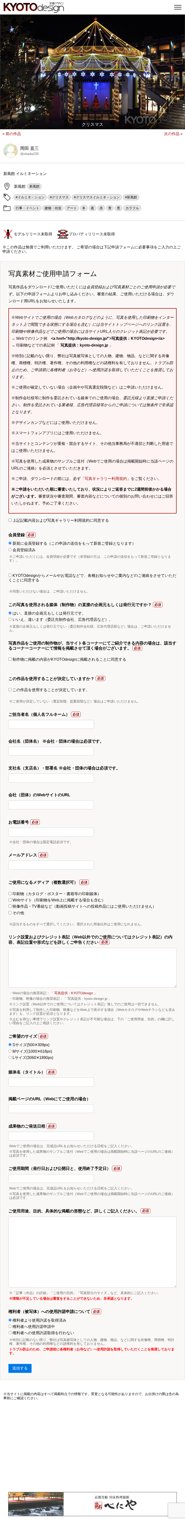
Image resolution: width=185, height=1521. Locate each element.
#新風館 (131, 197)
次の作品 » (173, 134)
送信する (20, 1368)
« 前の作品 (11, 134)
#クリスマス (59, 197)
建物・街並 (53, 208)
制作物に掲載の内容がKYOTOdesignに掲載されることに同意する (69, 659)
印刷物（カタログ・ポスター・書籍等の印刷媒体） (56, 894)
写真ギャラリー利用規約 (106, 479)
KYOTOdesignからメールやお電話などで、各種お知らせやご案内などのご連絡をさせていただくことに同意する (92, 577)
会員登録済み (24, 550)
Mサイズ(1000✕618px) (32, 1051)
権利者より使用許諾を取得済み (39, 1320)
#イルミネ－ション (30, 197)
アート (72, 208)
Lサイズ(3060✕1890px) (32, 1058)
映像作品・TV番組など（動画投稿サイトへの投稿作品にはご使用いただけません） (84, 906)
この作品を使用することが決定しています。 (51, 690)
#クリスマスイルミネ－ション (97, 197)
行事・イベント (27, 208)
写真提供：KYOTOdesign (73, 993)
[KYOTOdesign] (34, 10)
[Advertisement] (92, 1446)
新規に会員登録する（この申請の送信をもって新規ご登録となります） (74, 543)
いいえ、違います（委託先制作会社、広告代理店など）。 (62, 619)
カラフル (132, 208)
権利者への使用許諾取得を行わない (43, 1333)
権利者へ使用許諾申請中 (33, 1327)
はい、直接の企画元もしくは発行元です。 (49, 613)
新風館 (34, 186)
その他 (18, 913)
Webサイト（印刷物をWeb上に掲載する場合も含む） (59, 900)
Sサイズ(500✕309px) (30, 1045)
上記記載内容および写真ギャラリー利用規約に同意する (60, 520)
